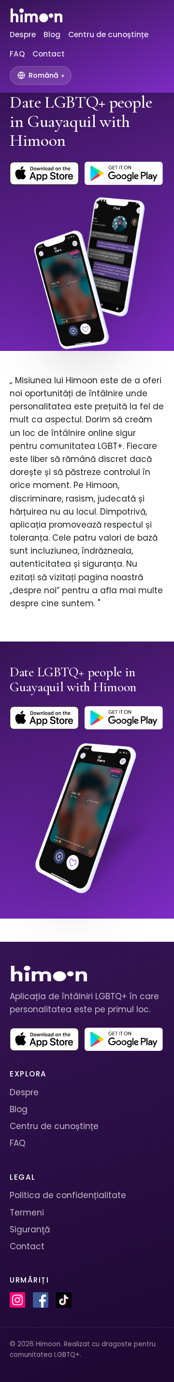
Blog (52, 34)
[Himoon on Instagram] (17, 1300)
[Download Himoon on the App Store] (44, 173)
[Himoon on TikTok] (64, 1300)
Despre (23, 34)
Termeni (27, 1212)
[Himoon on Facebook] (40, 1300)
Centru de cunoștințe (108, 34)
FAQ (17, 54)
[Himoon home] (36, 15)
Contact (48, 54)
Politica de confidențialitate (68, 1195)
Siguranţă (30, 1229)
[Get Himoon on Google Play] (124, 173)
